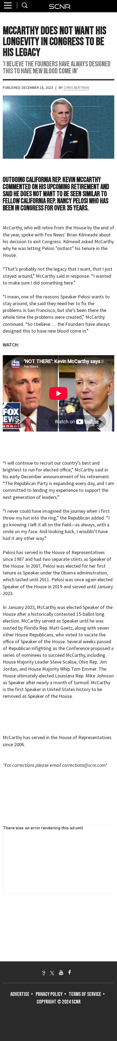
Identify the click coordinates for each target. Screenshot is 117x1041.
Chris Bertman (76, 87)
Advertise (19, 994)
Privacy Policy (49, 994)
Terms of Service (85, 994)
